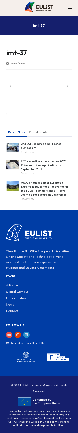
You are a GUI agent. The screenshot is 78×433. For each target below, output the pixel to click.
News (10, 304)
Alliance (12, 285)
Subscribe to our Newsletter (28, 343)
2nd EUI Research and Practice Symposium (41, 146)
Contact (12, 311)
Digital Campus (17, 292)
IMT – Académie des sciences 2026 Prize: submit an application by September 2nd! (44, 165)
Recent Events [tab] (38, 132)
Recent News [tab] (16, 132)
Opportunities (16, 298)
